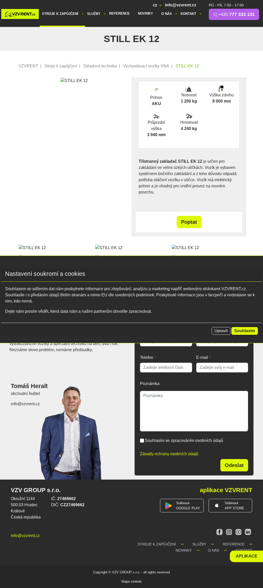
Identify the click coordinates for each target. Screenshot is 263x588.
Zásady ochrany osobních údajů (169, 454)
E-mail (203, 357)
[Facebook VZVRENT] (220, 532)
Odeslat (234, 465)
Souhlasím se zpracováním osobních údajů (184, 440)
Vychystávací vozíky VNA (146, 66)
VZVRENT (28, 66)
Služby (94, 14)
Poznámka (149, 383)
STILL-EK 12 (187, 66)
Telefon (148, 357)
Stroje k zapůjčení (60, 14)
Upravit (221, 331)
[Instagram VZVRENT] (229, 532)
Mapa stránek (131, 581)
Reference (119, 13)
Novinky (145, 13)
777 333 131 (237, 14)
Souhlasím (244, 331)
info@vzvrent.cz (180, 5)
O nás (167, 14)
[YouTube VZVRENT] (239, 532)
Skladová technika (100, 66)
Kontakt (189, 14)
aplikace (246, 556)
